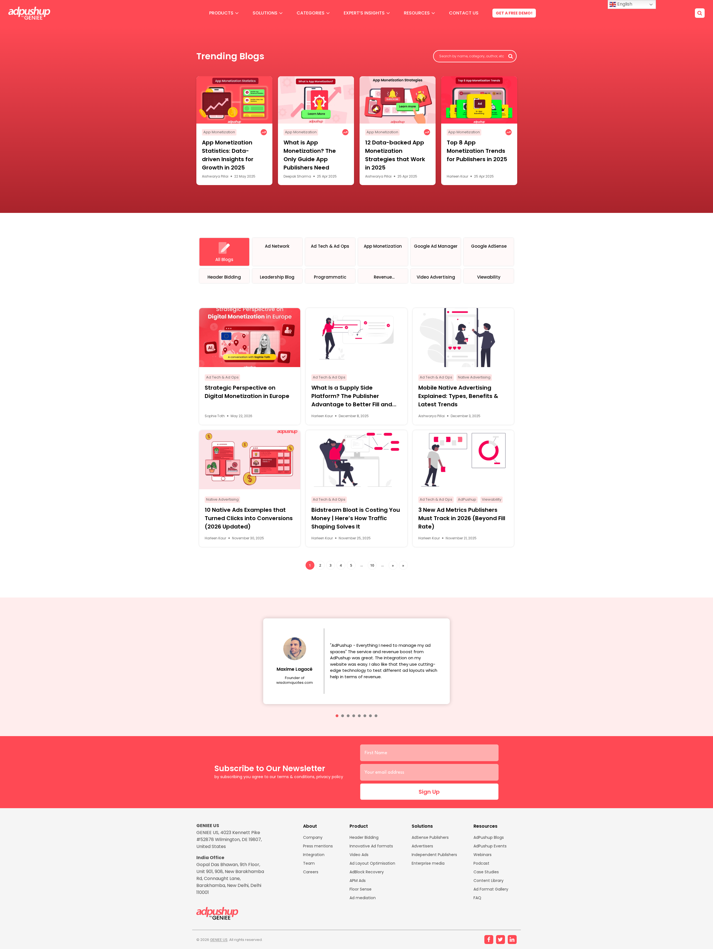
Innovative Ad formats (371, 846)
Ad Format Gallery (490, 889)
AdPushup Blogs (488, 837)
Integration (313, 854)
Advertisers (422, 846)
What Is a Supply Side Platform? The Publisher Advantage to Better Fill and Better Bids (351, 396)
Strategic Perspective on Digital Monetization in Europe (247, 392)
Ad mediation (363, 898)
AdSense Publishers (430, 837)
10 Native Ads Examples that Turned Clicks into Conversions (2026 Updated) (249, 518)
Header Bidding (364, 837)
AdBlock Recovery (367, 872)
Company (313, 837)
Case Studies (486, 872)
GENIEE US (219, 939)
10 (372, 565)
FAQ (477, 898)
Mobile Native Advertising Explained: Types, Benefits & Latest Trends (458, 396)
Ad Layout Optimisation (372, 863)
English (624, 4)
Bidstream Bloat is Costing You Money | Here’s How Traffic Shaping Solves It (355, 518)
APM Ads (358, 880)
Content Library (488, 880)
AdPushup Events (490, 846)
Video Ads (359, 854)
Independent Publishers (434, 854)
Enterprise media (428, 863)
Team (309, 863)
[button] (337, 715)
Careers (310, 872)
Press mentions (318, 846)
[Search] (700, 13)
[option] (234, 130)
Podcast (481, 863)
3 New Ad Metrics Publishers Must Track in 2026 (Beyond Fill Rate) (461, 518)
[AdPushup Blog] (29, 13)
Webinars (482, 854)
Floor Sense (361, 889)
